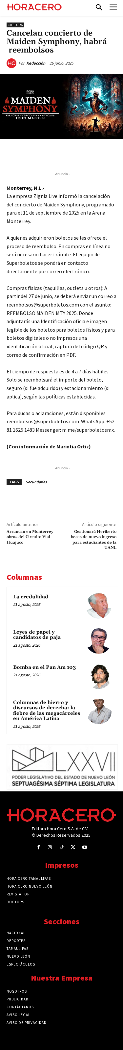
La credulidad (30, 597)
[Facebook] (33, 154)
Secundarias (36, 481)
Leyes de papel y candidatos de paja (37, 635)
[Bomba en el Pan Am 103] (99, 676)
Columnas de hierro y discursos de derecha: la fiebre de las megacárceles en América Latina (46, 710)
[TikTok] (61, 847)
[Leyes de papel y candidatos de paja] (99, 641)
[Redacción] (12, 63)
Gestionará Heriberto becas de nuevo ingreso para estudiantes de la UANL (93, 539)
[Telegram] (79, 154)
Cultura (15, 25)
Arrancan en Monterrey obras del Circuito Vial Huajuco (30, 537)
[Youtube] (84, 847)
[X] (48, 154)
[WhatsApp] (64, 154)
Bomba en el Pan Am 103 (44, 667)
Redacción (35, 63)
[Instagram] (50, 847)
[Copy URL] (94, 154)
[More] (109, 154)
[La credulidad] (99, 606)
